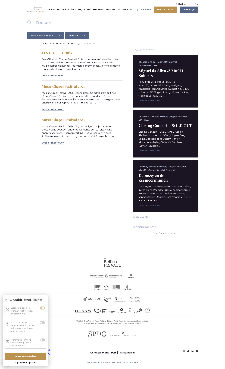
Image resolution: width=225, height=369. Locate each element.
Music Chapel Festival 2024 (63, 119)
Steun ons (99, 9)
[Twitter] (188, 351)
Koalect (106, 362)
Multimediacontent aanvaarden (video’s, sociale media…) (20, 343)
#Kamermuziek (148, 65)
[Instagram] (184, 351)
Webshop (127, 9)
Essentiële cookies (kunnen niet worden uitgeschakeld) (21, 311)
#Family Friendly (148, 166)
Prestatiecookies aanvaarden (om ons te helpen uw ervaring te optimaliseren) (22, 326)
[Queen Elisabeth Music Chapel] (36, 9)
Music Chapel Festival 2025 (63, 86)
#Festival (74, 35)
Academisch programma (76, 9)
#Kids (160, 170)
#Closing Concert (149, 116)
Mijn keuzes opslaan (25, 362)
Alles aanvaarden (25, 356)
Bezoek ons (113, 9)
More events (140, 217)
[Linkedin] (192, 351)
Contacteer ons (99, 352)
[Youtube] (197, 351)
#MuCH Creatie (148, 170)
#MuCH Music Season (42, 35)
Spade (135, 362)
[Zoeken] (176, 4)
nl (196, 4)
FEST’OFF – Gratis (57, 52)
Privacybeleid (127, 352)
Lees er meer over (53, 75)
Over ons (54, 9)
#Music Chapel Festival (152, 62)
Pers (113, 352)
